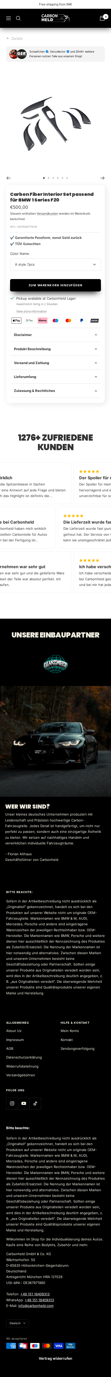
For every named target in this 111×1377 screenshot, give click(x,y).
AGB (9, 1048)
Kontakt (67, 1040)
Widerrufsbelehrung (22, 1066)
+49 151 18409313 (35, 1294)
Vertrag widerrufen (55, 1358)
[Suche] (18, 18)
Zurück (16, 38)
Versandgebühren (20, 1075)
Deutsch (15, 1323)
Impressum (15, 1040)
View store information (31, 311)
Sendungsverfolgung (77, 1048)
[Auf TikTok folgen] (35, 1103)
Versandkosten (47, 213)
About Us (13, 1031)
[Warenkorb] (102, 18)
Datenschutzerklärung (24, 1057)
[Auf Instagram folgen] (12, 1103)
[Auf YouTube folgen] (23, 1103)
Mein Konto (70, 1031)
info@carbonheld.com (35, 1306)
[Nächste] (102, 178)
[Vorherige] (8, 178)
